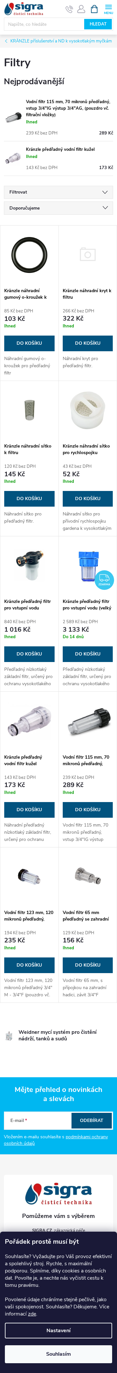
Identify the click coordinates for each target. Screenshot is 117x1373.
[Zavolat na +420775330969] (69, 9)
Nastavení (58, 1330)
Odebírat (91, 1120)
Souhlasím (58, 1354)
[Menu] (108, 8)
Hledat (98, 24)
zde (32, 1314)
